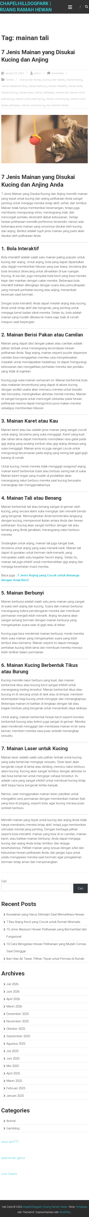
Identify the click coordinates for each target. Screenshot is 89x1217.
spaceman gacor (13, 1158)
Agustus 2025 (15, 1043)
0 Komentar (57, 73)
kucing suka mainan (54, 79)
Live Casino (9, 1174)
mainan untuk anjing (57, 99)
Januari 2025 (15, 1096)
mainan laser (26, 92)
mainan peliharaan (44, 92)
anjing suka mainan (30, 79)
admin (37, 73)
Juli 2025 (12, 1051)
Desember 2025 (17, 1014)
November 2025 (17, 1021)
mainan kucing (9, 92)
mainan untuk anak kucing (29, 99)
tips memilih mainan (57, 105)
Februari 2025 (15, 1088)
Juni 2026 (12, 991)
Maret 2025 (14, 1081)
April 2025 (13, 1073)
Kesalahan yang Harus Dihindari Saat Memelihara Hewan (45, 914)
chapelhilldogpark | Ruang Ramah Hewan (45, 1206)
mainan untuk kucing (33, 105)
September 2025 (18, 1036)
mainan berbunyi (37, 86)
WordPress (65, 1212)
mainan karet (75, 86)
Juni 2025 (12, 1058)
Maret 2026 (14, 1006)
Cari (4, 881)
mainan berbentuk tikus (14, 86)
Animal (10, 79)
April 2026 (13, 999)
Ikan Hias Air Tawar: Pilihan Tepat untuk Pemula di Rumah (45, 959)
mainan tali (62, 92)
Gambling (12, 1128)
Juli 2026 (12, 984)
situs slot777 (10, 1142)
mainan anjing (74, 79)
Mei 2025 (12, 1066)
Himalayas (81, 1206)
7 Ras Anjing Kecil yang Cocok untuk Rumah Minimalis (43, 922)
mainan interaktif (57, 86)
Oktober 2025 (15, 1029)
